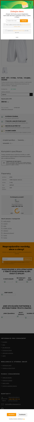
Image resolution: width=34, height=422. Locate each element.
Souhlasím (22, 414)
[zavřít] (30, 3)
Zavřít (17, 37)
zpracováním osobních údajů (18, 30)
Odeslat (24, 20)
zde (24, 419)
